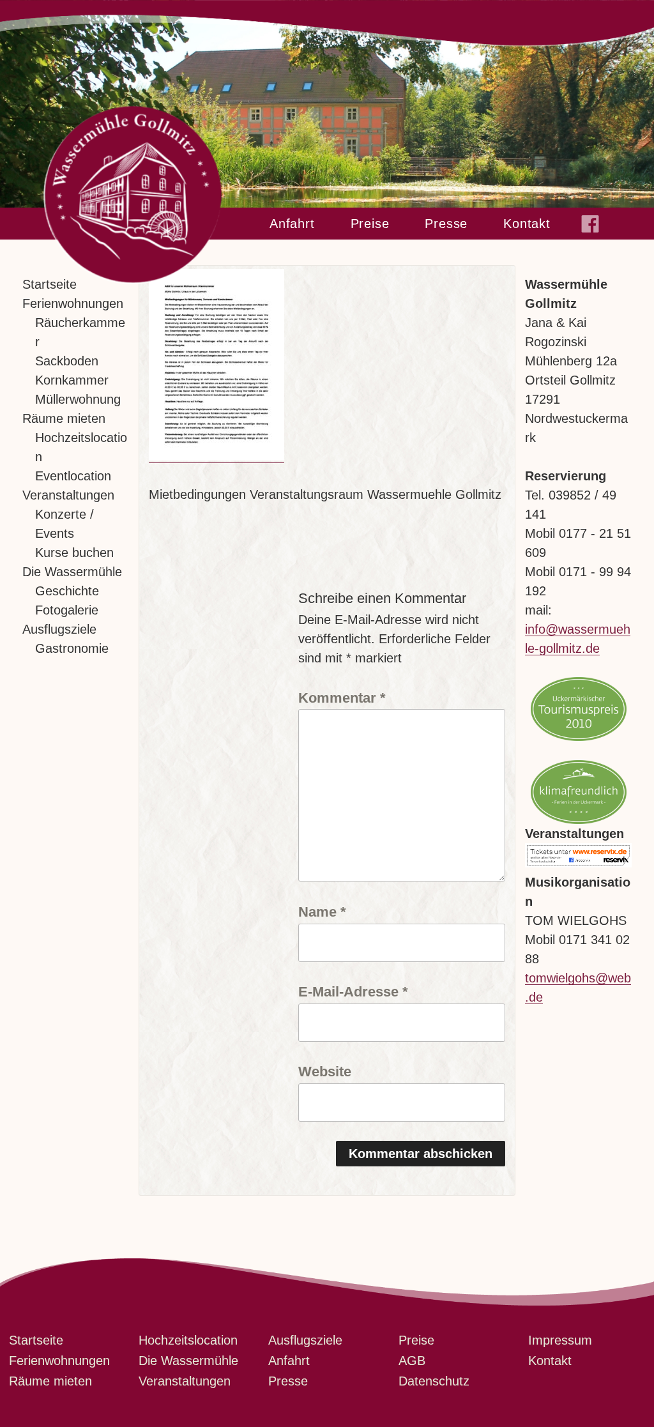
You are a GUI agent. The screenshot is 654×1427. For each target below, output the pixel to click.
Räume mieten (63, 418)
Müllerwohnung (78, 399)
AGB (412, 1361)
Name (322, 911)
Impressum (560, 1340)
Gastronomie (72, 648)
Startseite (49, 284)
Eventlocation (73, 476)
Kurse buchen (74, 553)
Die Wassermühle (72, 572)
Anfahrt (292, 224)
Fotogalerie (66, 610)
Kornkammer (72, 380)
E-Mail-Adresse (353, 991)
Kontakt (527, 224)
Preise (370, 224)
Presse (446, 224)
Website (324, 1071)
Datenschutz (434, 1381)
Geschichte (67, 591)
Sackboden (66, 361)
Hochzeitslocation (188, 1340)
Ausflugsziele (59, 629)
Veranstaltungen (68, 495)
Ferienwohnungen (72, 303)
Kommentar (342, 697)
